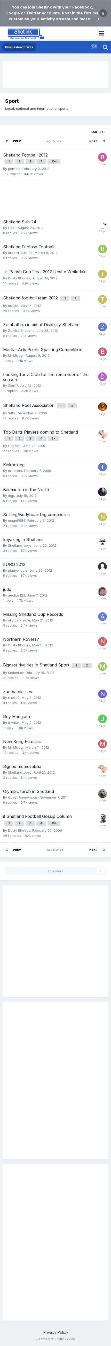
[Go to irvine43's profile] (102, 467)
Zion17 (13, 385)
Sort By (97, 131)
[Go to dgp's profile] (102, 492)
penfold (14, 169)
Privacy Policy (55, 1332)
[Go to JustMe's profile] (102, 793)
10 (53, 161)
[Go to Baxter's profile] (102, 157)
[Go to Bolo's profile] (102, 351)
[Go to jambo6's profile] (102, 719)
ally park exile (19, 620)
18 (53, 823)
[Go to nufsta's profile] (102, 641)
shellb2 (14, 697)
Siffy (11, 413)
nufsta (13, 306)
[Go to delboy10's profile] (102, 376)
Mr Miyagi (15, 355)
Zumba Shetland (21, 330)
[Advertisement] (55, 74)
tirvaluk (14, 722)
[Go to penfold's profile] (102, 818)
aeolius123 (16, 595)
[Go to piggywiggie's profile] (102, 434)
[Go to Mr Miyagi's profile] (102, 743)
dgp (11, 495)
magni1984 (16, 520)
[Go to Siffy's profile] (102, 406)
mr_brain (15, 471)
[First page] (6, 141)
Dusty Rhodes (19, 278)
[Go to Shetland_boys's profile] (102, 541)
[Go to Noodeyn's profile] (102, 694)
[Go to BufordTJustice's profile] (102, 249)
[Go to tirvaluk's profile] (102, 274)
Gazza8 (14, 446)
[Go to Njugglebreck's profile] (102, 516)
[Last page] (104, 141)
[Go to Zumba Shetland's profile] (102, 327)
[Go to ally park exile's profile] (102, 616)
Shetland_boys (19, 545)
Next (93, 141)
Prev (17, 141)
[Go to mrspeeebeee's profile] (102, 591)
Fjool (11, 228)
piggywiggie (17, 570)
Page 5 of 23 (55, 141)
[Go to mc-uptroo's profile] (102, 666)
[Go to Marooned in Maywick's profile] (102, 224)
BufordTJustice (20, 253)
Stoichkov (15, 673)
